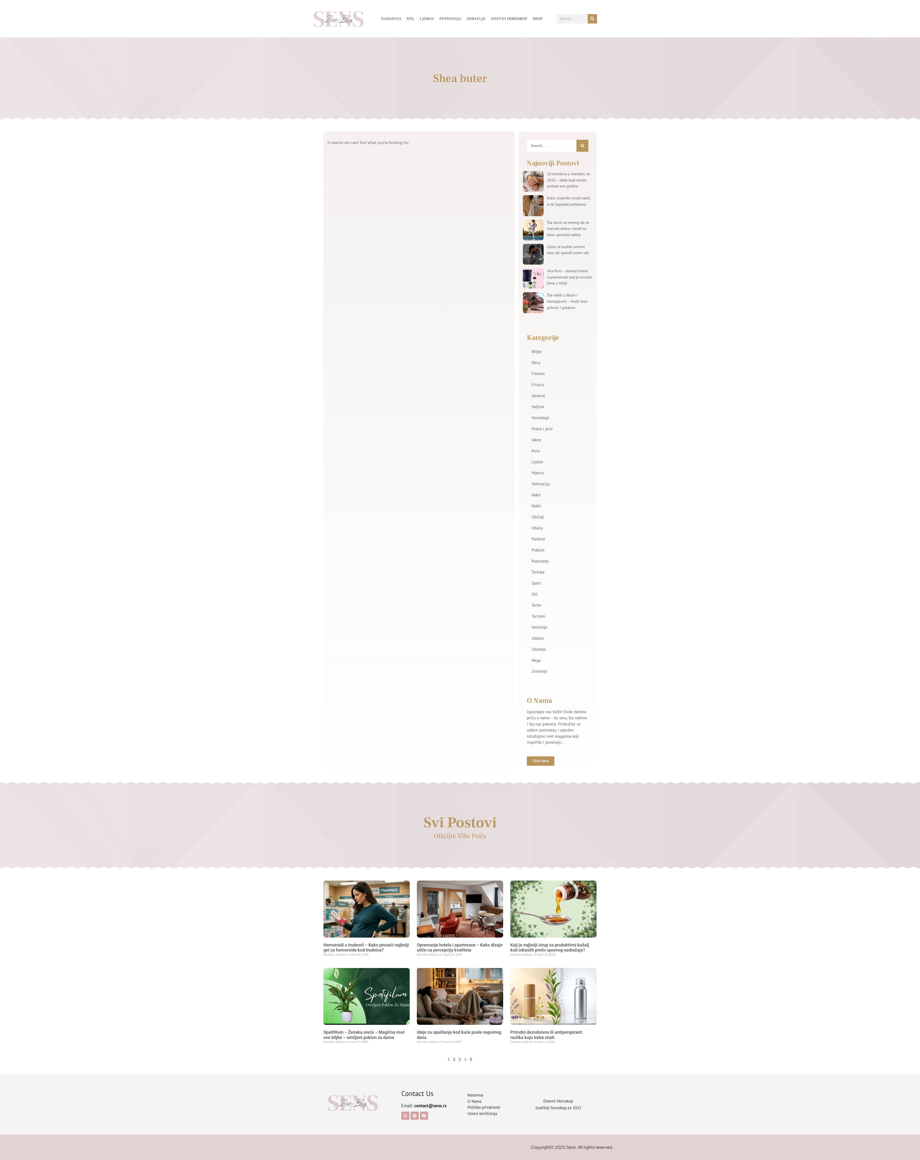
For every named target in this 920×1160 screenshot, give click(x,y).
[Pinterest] (415, 1116)
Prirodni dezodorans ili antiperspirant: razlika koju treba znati (546, 1035)
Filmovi (538, 373)
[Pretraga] (592, 18)
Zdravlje (476, 18)
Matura (538, 473)
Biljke (537, 351)
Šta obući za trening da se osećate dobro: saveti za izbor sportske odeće (568, 228)
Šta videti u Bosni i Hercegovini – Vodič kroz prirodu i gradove (567, 301)
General (538, 395)
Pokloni (538, 550)
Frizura (538, 384)
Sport (536, 583)
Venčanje (539, 627)
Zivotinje (539, 671)
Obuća (537, 528)
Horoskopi (540, 417)
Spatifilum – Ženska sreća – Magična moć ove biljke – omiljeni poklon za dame (364, 1035)
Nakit (536, 495)
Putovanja (450, 18)
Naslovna (391, 18)
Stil (410, 18)
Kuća (536, 450)
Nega (536, 660)
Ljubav (427, 18)
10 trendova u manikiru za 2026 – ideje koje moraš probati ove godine (568, 179)
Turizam (538, 616)
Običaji (538, 517)
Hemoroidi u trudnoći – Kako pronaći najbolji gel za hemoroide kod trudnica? (366, 947)
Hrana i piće (542, 428)
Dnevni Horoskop (509, 18)
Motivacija (541, 484)
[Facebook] (424, 1116)
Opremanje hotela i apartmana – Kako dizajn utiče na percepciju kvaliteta (460, 947)
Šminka (538, 572)
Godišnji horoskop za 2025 (558, 1107)
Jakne (536, 439)
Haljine (538, 406)
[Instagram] (405, 1116)
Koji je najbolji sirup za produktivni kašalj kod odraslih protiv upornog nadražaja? (549, 947)
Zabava (538, 638)
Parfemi (538, 539)
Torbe (536, 605)
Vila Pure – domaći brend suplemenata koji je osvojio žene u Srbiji (569, 276)
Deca (536, 362)
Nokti (536, 506)
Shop (538, 18)
